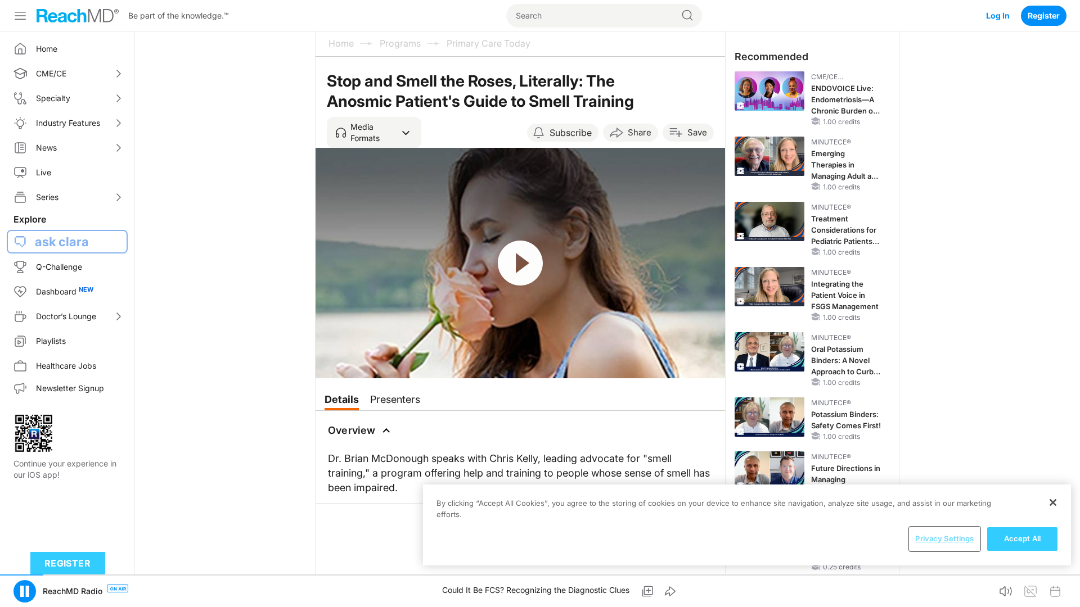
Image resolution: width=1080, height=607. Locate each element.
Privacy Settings (944, 538)
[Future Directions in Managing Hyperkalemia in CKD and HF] (769, 471)
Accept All (1022, 538)
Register (1044, 15)
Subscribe (571, 132)
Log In (998, 15)
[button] (374, 132)
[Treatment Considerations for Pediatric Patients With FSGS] (769, 221)
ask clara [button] (62, 241)
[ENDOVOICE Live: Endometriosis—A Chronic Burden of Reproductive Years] (769, 91)
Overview (352, 430)
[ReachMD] (78, 15)
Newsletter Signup (70, 388)
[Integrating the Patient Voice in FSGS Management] (769, 286)
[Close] (1053, 502)
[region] (747, 524)
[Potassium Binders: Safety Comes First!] (769, 417)
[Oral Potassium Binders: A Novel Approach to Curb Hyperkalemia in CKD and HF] (769, 352)
